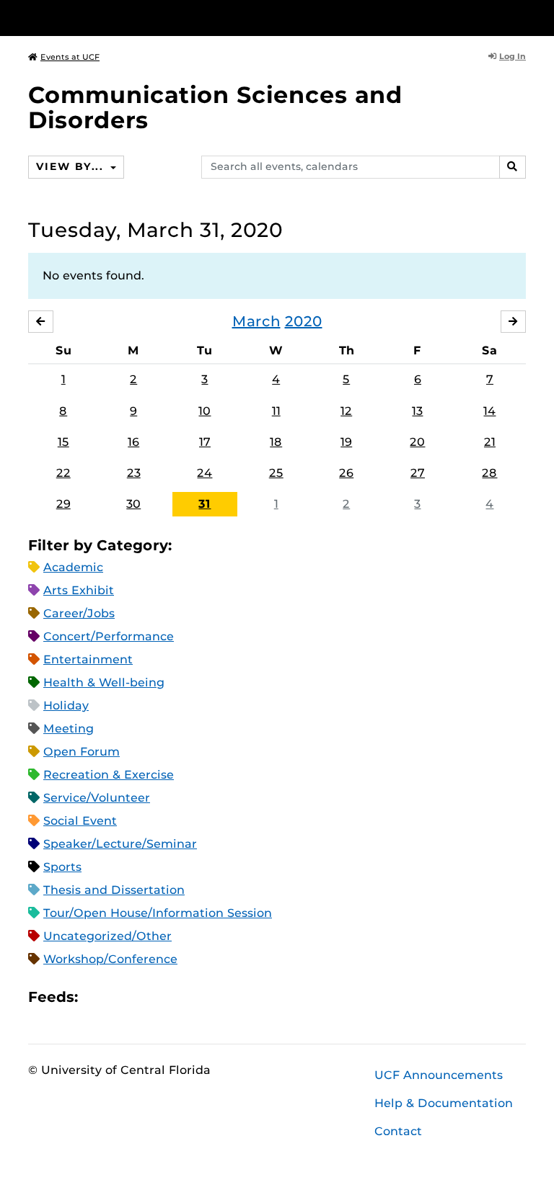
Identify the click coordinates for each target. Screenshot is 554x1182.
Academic (73, 567)
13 (417, 411)
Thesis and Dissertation (114, 890)
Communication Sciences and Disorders (215, 107)
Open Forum (81, 751)
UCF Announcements (438, 1075)
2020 (303, 321)
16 (133, 442)
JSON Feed (195, 997)
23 (134, 473)
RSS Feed (145, 997)
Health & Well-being (103, 682)
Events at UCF (70, 57)
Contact (398, 1131)
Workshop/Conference (110, 959)
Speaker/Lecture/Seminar (120, 844)
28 (489, 473)
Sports (62, 867)
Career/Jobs (79, 613)
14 (489, 411)
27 (417, 473)
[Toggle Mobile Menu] (522, 17)
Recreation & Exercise (108, 775)
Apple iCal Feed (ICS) (96, 997)
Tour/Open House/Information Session (157, 913)
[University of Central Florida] (124, 17)
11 (276, 411)
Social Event (80, 821)
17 (205, 442)
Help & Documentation (443, 1103)
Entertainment (88, 659)
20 (417, 442)
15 (63, 442)
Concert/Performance (108, 636)
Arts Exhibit (78, 590)
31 (204, 504)
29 (63, 504)
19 (346, 442)
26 (346, 473)
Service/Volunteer (96, 798)
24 (204, 473)
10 (204, 411)
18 (276, 442)
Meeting (68, 728)
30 (133, 504)
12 (346, 411)
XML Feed (170, 997)
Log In (512, 56)
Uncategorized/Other (107, 936)
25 (276, 473)
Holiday (66, 705)
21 (490, 442)
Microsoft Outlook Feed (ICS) (121, 997)
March (256, 321)
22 (63, 473)
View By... (71, 166)
